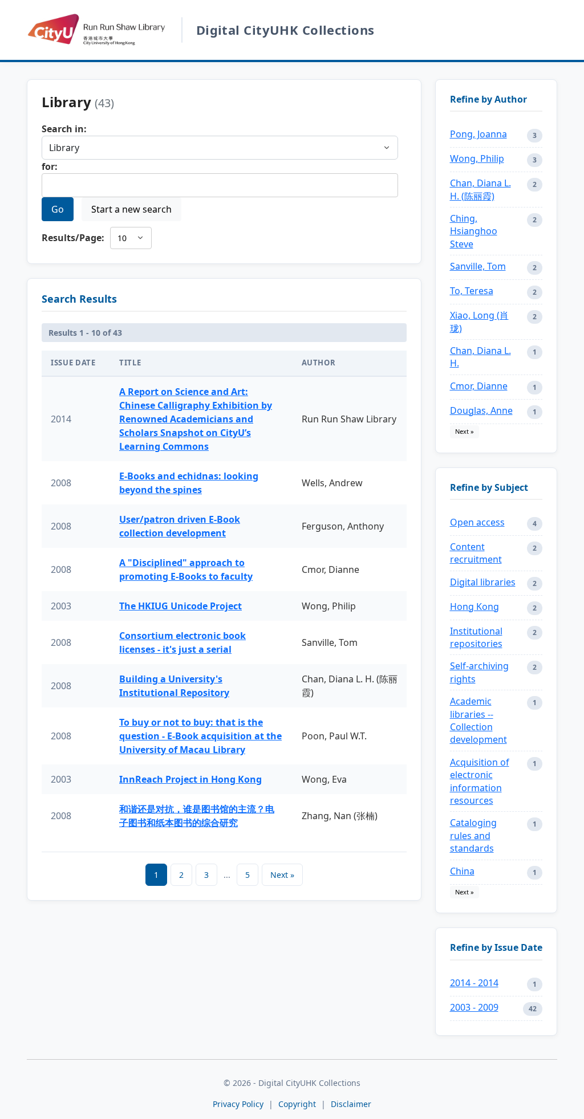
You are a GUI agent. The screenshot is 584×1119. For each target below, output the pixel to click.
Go (57, 209)
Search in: (64, 129)
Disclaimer (351, 1103)
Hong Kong (474, 606)
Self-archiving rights (479, 672)
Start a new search (131, 209)
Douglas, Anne (481, 410)
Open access (477, 522)
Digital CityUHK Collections (285, 29)
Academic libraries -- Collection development (478, 720)
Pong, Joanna (478, 134)
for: (50, 166)
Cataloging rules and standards (473, 835)
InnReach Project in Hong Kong (190, 779)
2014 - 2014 (474, 982)
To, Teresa (471, 290)
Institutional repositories (476, 637)
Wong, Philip (477, 158)
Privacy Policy (238, 1103)
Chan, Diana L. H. (480, 356)
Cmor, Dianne (479, 386)
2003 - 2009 (474, 1007)
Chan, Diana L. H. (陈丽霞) (480, 189)
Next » (282, 874)
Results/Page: (73, 237)
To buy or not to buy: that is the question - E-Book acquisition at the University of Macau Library (200, 736)
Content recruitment (476, 552)
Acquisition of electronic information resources (479, 781)
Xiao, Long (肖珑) (479, 321)
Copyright (298, 1103)
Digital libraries (483, 582)
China (462, 871)
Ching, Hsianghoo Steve (473, 231)
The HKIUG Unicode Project (180, 606)
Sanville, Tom (478, 266)
